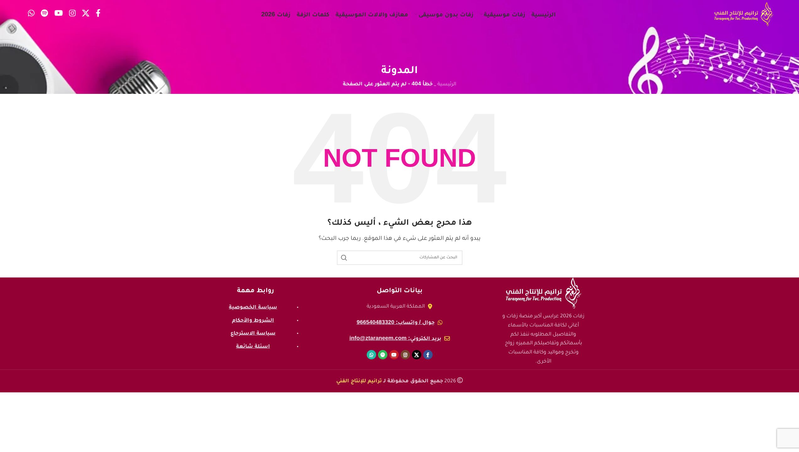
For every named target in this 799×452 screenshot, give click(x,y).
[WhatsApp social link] (31, 14)
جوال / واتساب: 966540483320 (396, 322)
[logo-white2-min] (543, 293)
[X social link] (86, 14)
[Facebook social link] (98, 14)
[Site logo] (743, 14)
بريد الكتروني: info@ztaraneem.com (395, 338)
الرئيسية (446, 84)
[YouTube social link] (58, 14)
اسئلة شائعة (253, 346)
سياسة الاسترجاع (253, 333)
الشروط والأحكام (253, 320)
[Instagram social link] (72, 14)
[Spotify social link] (44, 14)
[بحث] (344, 257)
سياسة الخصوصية (253, 307)
